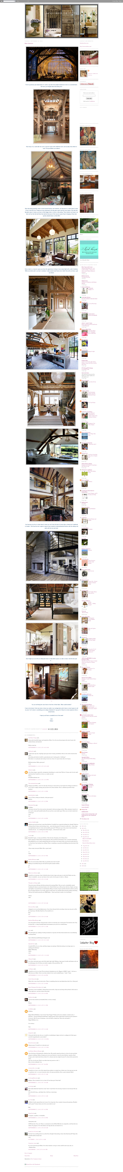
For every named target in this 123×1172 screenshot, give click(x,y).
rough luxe (84, 517)
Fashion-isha (31, 997)
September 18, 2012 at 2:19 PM (38, 791)
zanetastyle (84, 648)
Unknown (30, 770)
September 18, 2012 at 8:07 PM (38, 855)
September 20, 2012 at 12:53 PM (38, 1047)
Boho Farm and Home (87, 470)
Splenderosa (84, 302)
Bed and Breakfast (91, 508)
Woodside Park (31, 805)
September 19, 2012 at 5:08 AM (38, 903)
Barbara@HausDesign (33, 920)
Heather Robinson (32, 859)
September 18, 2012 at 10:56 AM (38, 766)
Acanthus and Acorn (86, 694)
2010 (83, 866)
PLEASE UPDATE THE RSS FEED (89, 298)
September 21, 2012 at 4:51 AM (38, 1074)
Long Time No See (92, 381)
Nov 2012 (85, 832)
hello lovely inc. (85, 276)
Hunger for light (91, 351)
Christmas (90, 481)
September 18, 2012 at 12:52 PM (38, 779)
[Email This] (51, 729)
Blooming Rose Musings (87, 784)
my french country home (87, 715)
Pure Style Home (86, 742)
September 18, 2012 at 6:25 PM (38, 832)
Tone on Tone (85, 422)
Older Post (76, 1155)
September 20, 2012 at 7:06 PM (38, 1064)
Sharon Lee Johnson (33, 873)
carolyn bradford (32, 822)
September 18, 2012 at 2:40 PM (38, 818)
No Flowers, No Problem (91, 669)
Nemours (90, 550)
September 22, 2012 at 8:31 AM (38, 1096)
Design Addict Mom (86, 329)
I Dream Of (30, 959)
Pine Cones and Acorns (87, 267)
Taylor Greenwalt (32, 979)
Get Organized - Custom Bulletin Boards (91, 619)
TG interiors (85, 627)
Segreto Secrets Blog (86, 677)
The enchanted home (33, 783)
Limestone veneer (32, 1143)
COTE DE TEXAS (86, 297)
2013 (83, 826)
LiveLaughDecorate (32, 1078)
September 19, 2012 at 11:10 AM (38, 955)
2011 (83, 863)
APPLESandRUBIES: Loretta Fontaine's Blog (89, 658)
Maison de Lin (85, 794)
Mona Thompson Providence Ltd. (36, 987)
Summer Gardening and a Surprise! (92, 723)
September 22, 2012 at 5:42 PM (38, 1109)
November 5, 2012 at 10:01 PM (37, 1149)
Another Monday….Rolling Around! (92, 603)
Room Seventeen (32, 1043)
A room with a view (32, 1068)
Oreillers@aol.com (84, 43)
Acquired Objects (61, 13)
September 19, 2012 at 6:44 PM (38, 993)
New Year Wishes (91, 402)
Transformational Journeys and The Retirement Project (91, 393)
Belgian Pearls (85, 580)
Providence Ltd (85, 819)
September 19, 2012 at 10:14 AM (38, 940)
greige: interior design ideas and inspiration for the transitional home (89, 815)
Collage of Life (85, 391)
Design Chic (84, 809)
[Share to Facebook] (55, 729)
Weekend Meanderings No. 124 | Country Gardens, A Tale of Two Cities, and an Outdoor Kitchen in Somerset (88, 270)
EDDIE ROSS (85, 811)
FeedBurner (92, 101)
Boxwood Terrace (86, 667)
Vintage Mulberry (86, 601)
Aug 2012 (85, 845)
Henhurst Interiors (86, 549)
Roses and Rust (85, 480)
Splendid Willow (85, 757)
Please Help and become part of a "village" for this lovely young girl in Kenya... (92, 415)
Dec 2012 (85, 830)
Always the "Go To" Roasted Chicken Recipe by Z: (92, 650)
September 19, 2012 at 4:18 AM (38, 879)
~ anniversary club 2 (92, 444)
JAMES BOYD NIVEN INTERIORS (92, 314)
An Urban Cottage (32, 737)
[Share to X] (54, 729)
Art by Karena (85, 559)
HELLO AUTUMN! (87, 838)
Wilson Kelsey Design (87, 463)
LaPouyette (31, 751)
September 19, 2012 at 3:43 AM (38, 869)
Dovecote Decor (32, 907)
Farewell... (84, 753)
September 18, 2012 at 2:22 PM (38, 801)
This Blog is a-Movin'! (92, 743)
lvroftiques (30, 969)
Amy (29, 930)
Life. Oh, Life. (91, 571)
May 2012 (85, 852)
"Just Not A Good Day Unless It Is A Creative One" (92, 456)
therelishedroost (32, 795)
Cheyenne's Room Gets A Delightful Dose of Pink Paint (92, 332)
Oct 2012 (85, 834)
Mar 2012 (85, 856)
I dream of (84, 637)
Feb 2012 (85, 858)
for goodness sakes (85, 369)
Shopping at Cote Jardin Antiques (91, 424)
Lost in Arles (85, 350)
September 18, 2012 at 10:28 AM (38, 747)
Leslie (29, 835)
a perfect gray (85, 590)
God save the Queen (92, 796)
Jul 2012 (85, 848)
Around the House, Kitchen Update (92, 685)
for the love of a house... (87, 411)
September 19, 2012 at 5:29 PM (38, 983)
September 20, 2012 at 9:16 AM (38, 1029)
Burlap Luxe (85, 453)
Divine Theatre (85, 380)
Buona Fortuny (85, 612)
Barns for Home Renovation (89, 843)
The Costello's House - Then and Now (92, 592)
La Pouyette (84, 401)
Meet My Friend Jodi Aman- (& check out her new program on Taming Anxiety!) (89, 662)
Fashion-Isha (85, 360)
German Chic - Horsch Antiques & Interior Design (92, 583)
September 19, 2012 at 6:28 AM (38, 916)
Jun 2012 (85, 850)
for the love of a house (33, 1131)
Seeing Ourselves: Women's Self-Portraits (91, 562)
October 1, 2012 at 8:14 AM (37, 1139)
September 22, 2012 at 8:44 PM (38, 1117)
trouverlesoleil (85, 807)
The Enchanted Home (87, 704)
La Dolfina (30, 1009)
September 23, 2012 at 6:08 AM (38, 1127)
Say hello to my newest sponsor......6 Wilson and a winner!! (92, 707)
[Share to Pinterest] (57, 729)
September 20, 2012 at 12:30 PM (38, 1039)
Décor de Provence (86, 432)
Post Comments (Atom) (36, 1159)
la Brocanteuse (85, 774)
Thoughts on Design (33, 883)
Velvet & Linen (85, 373)
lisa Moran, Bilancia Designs (35, 1051)
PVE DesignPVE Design (87, 368)
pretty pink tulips (86, 616)
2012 (83, 828)
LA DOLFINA (85, 528)
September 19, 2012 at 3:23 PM (38, 965)
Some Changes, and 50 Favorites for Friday (92, 494)
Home (51, 1155)
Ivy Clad (30, 1099)
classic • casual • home (87, 323)
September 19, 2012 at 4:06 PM (38, 975)
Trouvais (84, 611)
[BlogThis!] (52, 729)
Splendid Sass (31, 944)
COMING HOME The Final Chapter (92, 639)
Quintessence (85, 280)
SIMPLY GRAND (86, 731)
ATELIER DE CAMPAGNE (88, 763)
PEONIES (90, 529)
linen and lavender (86, 569)
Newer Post (27, 1155)
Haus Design (85, 752)
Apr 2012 (85, 854)
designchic (30, 1033)
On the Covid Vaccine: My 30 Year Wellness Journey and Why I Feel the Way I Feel (89, 363)
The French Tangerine (87, 443)
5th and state (85, 339)
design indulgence (86, 287)
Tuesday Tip (90, 695)
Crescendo (84, 503)
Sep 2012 (85, 836)
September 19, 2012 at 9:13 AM (38, 926)
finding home (85, 502)
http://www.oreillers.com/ (85, 46)
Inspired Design (85, 805)
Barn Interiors (29, 43)
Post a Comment (28, 1153)
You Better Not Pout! (86, 277)
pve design (30, 1086)
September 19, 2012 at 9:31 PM (38, 1005)
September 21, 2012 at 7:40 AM (38, 1082)
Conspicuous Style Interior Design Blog (88, 491)
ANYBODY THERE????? (91, 289)
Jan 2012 (85, 861)
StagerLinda (31, 1113)
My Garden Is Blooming (91, 786)
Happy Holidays (91, 764)
